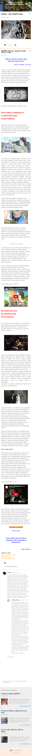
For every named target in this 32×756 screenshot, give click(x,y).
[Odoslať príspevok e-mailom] (15, 45)
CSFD (15, 284)
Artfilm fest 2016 (6, 556)
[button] (30, 14)
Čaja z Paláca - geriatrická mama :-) (16, 3)
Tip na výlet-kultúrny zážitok (11, 566)
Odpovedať (10, 657)
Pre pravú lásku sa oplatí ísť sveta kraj (14, 712)
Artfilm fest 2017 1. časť (8, 555)
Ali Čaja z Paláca (15, 600)
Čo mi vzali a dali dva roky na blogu (12, 730)
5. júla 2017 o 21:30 (24, 600)
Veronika (9, 572)
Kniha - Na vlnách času (12, 14)
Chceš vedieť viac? (25, 706)
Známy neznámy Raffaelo (10, 694)
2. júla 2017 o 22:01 (16, 572)
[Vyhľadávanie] (30, 3)
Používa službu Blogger (17, 750)
